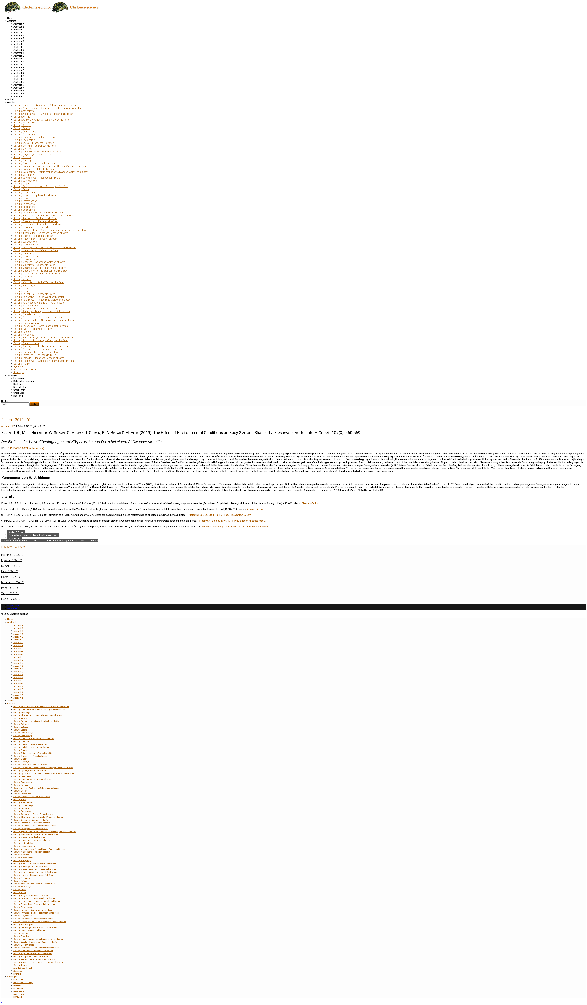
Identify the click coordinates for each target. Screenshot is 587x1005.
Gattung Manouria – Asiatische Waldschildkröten (39, 262)
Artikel (10, 99)
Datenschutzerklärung (24, 381)
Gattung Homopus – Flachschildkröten (34, 227)
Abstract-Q (18, 70)
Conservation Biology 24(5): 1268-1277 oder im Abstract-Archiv (234, 526)
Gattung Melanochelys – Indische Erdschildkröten (39, 267)
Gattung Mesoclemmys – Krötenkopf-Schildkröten (40, 270)
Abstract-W (18, 88)
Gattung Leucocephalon (26, 244)
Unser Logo (18, 393)
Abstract (11, 21)
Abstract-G (18, 41)
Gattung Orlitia (20, 288)
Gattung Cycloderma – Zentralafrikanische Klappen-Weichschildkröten (50, 172)
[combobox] (15, 404)
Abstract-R (18, 73)
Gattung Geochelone (24, 206)
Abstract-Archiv (310, 503)
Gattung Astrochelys (24, 122)
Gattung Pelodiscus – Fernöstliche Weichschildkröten (41, 299)
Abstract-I (18, 47)
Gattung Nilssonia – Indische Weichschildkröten (38, 282)
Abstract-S (18, 76)
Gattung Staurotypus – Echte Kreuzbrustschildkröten (41, 346)
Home (10, 18)
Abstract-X (18, 90)
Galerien (11, 102)
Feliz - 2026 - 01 (9, 571)
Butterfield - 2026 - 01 (12, 582)
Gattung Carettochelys (25, 131)
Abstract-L (18, 56)
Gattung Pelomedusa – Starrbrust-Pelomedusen (39, 302)
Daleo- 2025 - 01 (10, 587)
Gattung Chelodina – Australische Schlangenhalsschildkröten (45, 105)
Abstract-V (18, 85)
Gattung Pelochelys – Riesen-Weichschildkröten (39, 296)
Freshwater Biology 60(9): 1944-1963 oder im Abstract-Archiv (232, 520)
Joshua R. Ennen (16, 532)
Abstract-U (18, 82)
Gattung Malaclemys (24, 253)
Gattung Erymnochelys (25, 203)
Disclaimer (18, 384)
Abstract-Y (18, 93)
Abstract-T (18, 79)
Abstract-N (18, 61)
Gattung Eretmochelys (25, 201)
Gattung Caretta (21, 128)
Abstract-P (18, 67)
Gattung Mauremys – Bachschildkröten (34, 264)
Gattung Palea (21, 291)
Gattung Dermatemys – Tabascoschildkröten (37, 177)
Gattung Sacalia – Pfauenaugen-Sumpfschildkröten (40, 340)
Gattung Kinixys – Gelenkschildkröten (33, 235)
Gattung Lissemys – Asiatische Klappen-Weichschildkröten (44, 247)
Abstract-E (18, 35)
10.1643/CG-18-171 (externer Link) (25, 448)
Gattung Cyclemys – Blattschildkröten (33, 169)
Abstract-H (18, 44)
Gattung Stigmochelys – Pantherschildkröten (37, 352)
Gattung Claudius (22, 157)
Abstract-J (18, 50)
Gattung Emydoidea (24, 192)
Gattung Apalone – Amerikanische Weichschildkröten (41, 119)
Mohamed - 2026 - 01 (12, 554)
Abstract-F (18, 38)
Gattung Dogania (22, 183)
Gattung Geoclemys (24, 209)
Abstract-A (18, 24)
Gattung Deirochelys (24, 174)
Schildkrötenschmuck (25, 369)
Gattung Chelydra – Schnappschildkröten (35, 145)
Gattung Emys (20, 198)
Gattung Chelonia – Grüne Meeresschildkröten (37, 137)
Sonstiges (18, 372)
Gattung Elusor (21, 189)
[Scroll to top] (2, 1002)
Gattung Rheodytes (23, 334)
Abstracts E (7, 426)
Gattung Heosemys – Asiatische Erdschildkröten (39, 224)
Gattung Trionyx (21, 363)
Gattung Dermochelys (25, 180)
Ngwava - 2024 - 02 (11, 560)
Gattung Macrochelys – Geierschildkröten (35, 250)
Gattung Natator (22, 279)
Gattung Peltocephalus (25, 305)
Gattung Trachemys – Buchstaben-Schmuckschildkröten (43, 360)
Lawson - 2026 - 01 (11, 576)
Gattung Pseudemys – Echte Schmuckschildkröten (40, 325)
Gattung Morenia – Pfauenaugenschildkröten (37, 273)
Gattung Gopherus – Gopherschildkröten (35, 218)
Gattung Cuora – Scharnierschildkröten (34, 163)
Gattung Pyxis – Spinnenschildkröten (32, 328)
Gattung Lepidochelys (25, 241)
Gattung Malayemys (24, 259)
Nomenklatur (19, 387)
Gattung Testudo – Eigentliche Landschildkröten (38, 357)
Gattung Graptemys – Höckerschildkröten (35, 221)
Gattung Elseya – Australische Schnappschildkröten (40, 186)
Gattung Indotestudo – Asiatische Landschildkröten (40, 233)
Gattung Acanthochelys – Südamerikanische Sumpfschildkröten (47, 108)
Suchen (5, 401)
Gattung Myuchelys (23, 276)
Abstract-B (18, 27)
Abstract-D (18, 32)
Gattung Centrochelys (25, 134)
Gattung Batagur (22, 125)
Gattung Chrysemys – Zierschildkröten (33, 154)
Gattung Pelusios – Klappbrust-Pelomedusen (37, 308)
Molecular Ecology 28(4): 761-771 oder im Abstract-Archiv (220, 515)
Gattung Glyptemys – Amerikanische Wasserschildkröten (43, 215)
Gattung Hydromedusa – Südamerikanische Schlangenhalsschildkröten (51, 230)
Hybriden (18, 366)
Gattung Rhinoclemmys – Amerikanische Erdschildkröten (43, 337)
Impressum (18, 378)
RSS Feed (18, 396)
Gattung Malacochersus (26, 256)
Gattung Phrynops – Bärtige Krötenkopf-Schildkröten (41, 311)
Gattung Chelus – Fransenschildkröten (33, 142)
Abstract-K (18, 53)
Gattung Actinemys (23, 110)
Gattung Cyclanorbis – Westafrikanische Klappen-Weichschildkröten (49, 166)
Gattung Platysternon (24, 314)
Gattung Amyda (21, 116)
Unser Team (19, 390)
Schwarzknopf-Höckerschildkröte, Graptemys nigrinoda (33, 535)
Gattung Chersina (22, 148)
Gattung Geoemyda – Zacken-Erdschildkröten (38, 212)
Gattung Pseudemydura (26, 323)
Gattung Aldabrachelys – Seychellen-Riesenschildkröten (43, 113)
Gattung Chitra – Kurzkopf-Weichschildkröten (37, 151)
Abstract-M (18, 58)
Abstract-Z (18, 96)
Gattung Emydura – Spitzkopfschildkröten (35, 195)
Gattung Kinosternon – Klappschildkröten (35, 238)
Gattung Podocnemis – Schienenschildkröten (37, 317)
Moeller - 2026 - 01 (11, 598)
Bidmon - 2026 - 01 (11, 565)
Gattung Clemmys (23, 160)
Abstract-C (18, 29)
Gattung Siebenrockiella (26, 343)
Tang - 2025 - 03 (10, 593)
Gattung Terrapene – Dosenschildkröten (34, 355)
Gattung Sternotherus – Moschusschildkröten (37, 349)
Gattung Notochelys (24, 285)
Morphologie (14, 538)
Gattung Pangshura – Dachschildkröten (34, 294)
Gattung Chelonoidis (24, 140)
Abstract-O (18, 64)
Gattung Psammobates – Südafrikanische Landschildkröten (45, 320)
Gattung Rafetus (22, 331)
